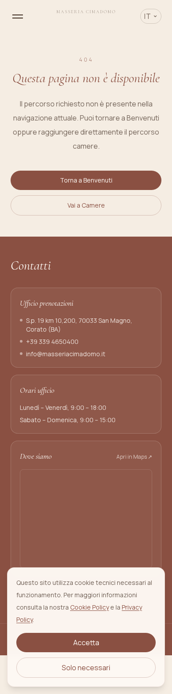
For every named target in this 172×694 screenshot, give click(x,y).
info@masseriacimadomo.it (65, 354)
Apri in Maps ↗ (134, 456)
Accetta (86, 642)
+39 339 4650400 (52, 341)
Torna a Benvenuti (86, 180)
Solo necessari (86, 667)
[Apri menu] (18, 16)
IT (147, 16)
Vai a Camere (86, 205)
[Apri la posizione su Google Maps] (86, 518)
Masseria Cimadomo (86, 12)
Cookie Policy (89, 607)
